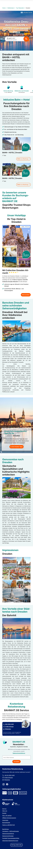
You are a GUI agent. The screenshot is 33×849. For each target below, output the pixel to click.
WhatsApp (7, 779)
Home (3, 8)
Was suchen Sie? (16, 10)
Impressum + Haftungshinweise (10, 831)
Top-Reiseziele (20, 8)
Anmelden (16, 761)
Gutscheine (5, 820)
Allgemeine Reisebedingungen (10, 840)
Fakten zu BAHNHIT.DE (8, 825)
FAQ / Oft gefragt (7, 815)
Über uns (4, 810)
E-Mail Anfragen (8, 777)
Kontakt (4, 813)
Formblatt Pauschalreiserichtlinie (10, 838)
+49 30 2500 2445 (9, 775)
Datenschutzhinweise (7, 836)
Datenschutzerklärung (8, 833)
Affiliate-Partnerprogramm (9, 817)
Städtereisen (10, 8)
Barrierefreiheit (6, 822)
